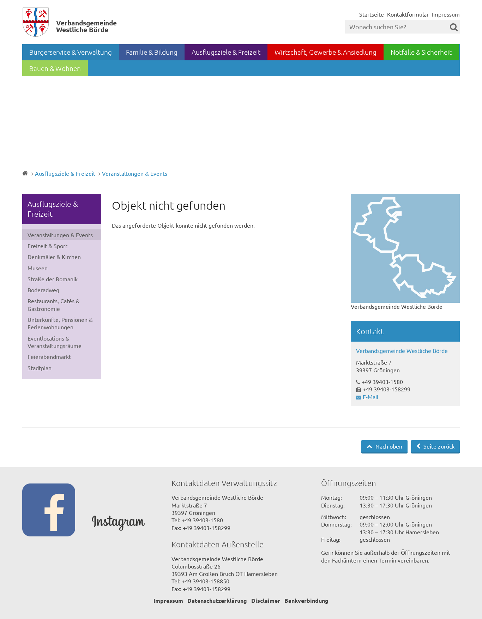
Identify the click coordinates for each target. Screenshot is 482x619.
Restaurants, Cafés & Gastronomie (54, 304)
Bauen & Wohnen (55, 68)
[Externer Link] (57, 510)
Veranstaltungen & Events (134, 173)
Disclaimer (265, 600)
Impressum (446, 14)
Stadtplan (40, 367)
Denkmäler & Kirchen (54, 256)
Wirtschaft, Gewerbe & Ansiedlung (325, 52)
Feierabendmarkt (49, 356)
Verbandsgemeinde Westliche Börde (402, 350)
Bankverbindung (306, 600)
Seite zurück (438, 446)
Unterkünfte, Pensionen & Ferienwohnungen (60, 323)
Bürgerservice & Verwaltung (70, 52)
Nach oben (388, 446)
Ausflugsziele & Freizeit (226, 52)
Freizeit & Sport (47, 245)
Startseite (371, 14)
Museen (38, 267)
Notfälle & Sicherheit (421, 52)
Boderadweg (43, 289)
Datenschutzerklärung (217, 600)
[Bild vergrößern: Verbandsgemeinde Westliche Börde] (405, 248)
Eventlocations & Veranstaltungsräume (55, 342)
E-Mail (370, 396)
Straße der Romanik (53, 278)
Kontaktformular (408, 14)
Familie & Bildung (151, 52)
